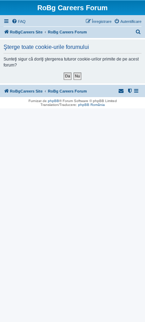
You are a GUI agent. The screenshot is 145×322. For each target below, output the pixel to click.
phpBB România (91, 105)
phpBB (53, 101)
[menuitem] (19, 21)
